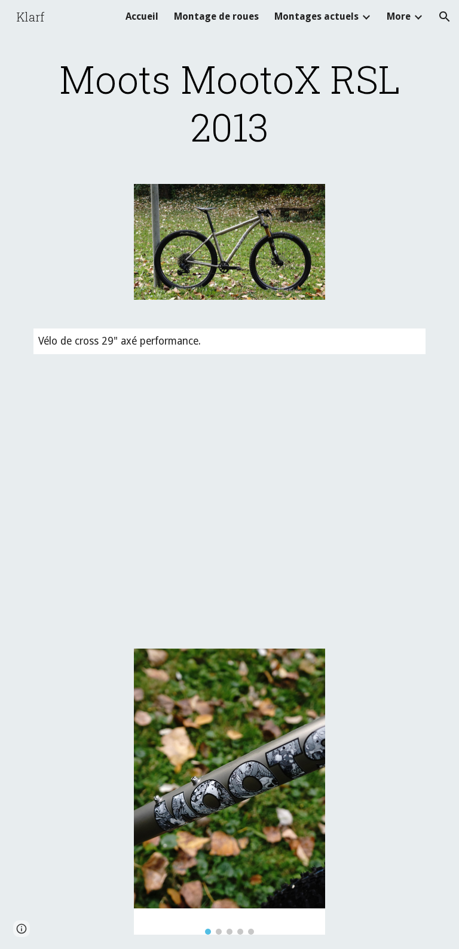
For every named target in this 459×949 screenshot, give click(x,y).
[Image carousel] (229, 792)
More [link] (399, 16)
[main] (229, 102)
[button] (444, 16)
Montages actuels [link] (316, 16)
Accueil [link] (142, 16)
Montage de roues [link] (216, 16)
